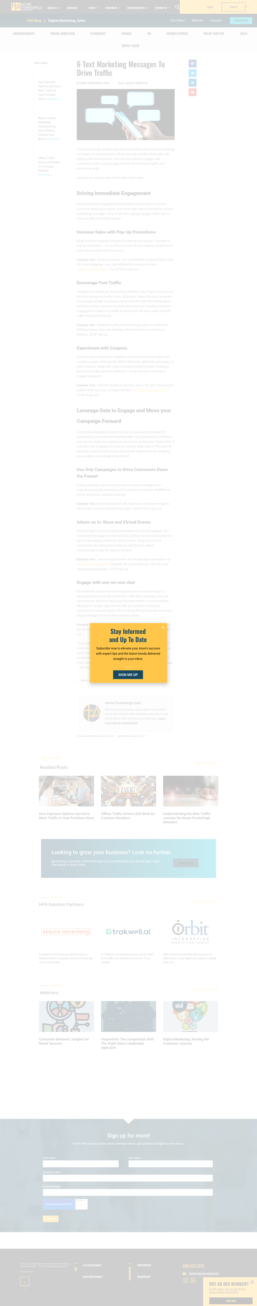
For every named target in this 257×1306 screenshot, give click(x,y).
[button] (163, 627)
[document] (128, 653)
